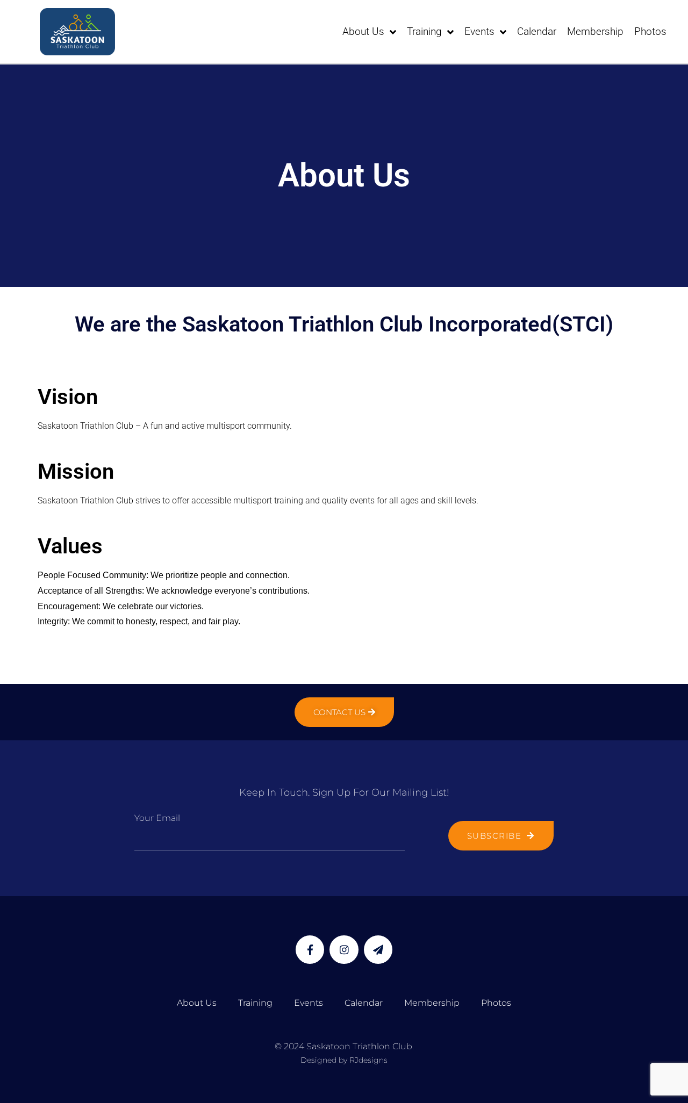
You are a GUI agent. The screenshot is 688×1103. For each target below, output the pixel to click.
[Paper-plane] (378, 949)
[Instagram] (343, 949)
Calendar (536, 31)
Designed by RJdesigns (344, 1060)
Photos (650, 31)
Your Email (157, 818)
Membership (595, 31)
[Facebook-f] (310, 949)
